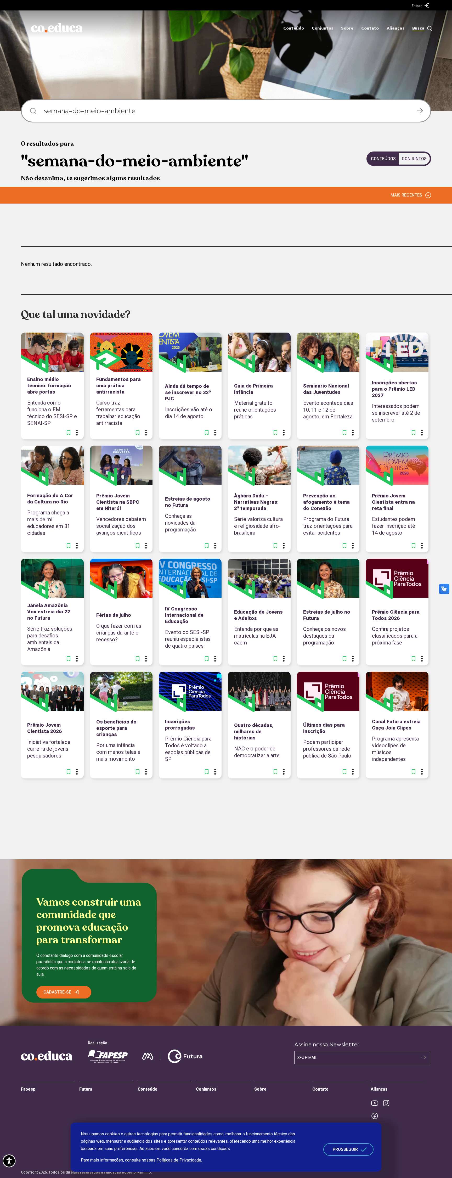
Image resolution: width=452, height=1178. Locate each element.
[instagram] (388, 1103)
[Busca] (428, 28)
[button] (68, 432)
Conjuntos (322, 28)
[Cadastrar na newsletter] (423, 1057)
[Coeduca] (56, 27)
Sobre (347, 28)
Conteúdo (293, 28)
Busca (418, 28)
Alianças (395, 28)
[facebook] (376, 1116)
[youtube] (376, 1103)
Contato (370, 28)
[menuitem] (420, 5)
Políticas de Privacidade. (179, 1160)
